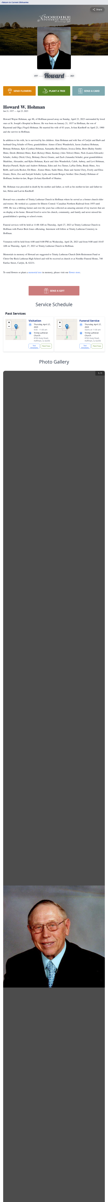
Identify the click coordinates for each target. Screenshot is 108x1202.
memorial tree (35, 272)
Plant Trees (46, 346)
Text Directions (34, 346)
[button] (16, 326)
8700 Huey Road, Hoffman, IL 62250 (42, 339)
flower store (74, 272)
